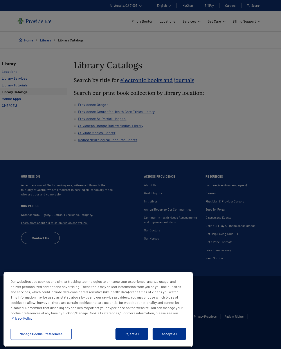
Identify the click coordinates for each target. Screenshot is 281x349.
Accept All (169, 334)
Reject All (131, 334)
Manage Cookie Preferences (41, 334)
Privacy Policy (22, 318)
